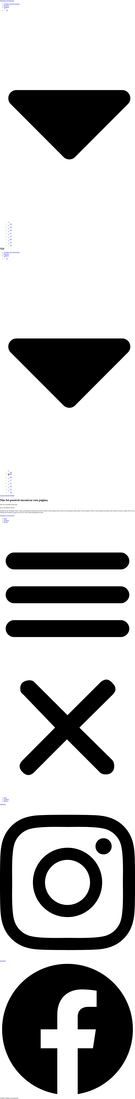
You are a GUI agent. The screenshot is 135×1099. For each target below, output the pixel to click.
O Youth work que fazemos (12, 4)
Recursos (6, 5)
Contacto (6, 7)
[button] (67, 249)
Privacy (6, 522)
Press (5, 519)
